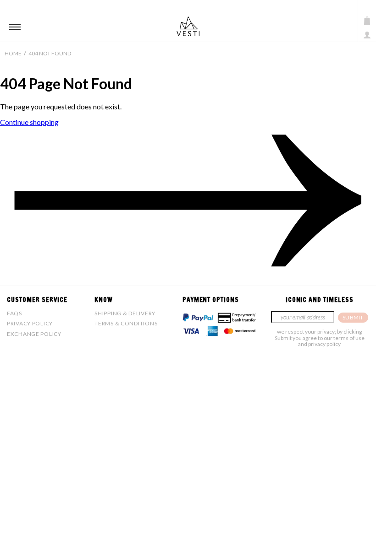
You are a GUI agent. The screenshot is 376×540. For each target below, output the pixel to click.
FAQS (14, 313)
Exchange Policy (34, 333)
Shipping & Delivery (124, 313)
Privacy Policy (30, 323)
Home (13, 53)
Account (367, 35)
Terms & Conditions (125, 323)
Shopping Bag (367, 20)
